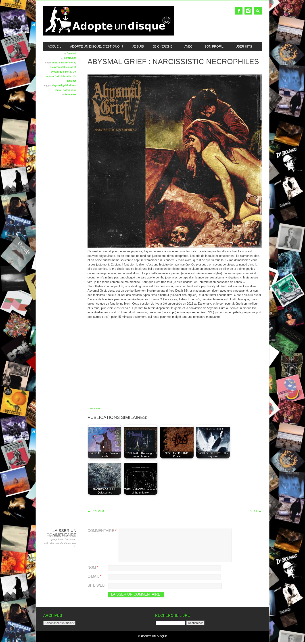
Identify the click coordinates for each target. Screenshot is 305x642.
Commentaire (102, 531)
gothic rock (69, 90)
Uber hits (244, 46)
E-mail (94, 576)
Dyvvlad (71, 53)
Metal (68, 71)
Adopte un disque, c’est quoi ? (96, 46)
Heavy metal (57, 67)
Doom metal (68, 62)
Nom (93, 567)
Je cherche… (164, 46)
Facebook (238, 11)
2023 (54, 62)
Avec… (190, 46)
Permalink (70, 94)
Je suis (138, 46)
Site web (96, 585)
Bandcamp (94, 408)
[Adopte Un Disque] (108, 34)
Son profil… (216, 46)
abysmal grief (60, 85)
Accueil (54, 46)
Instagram (248, 11)
